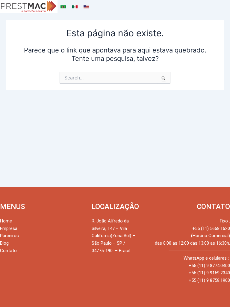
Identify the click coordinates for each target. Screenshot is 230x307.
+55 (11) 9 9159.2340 (209, 273)
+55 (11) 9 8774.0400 (209, 265)
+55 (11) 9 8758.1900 (209, 280)
